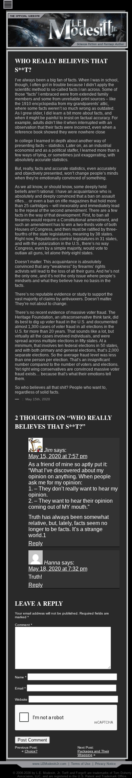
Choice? (31, 751)
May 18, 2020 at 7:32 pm (57, 569)
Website (21, 699)
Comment (23, 625)
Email (20, 688)
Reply (35, 543)
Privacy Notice (105, 764)
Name (20, 677)
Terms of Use (80, 764)
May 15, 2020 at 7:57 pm (57, 456)
